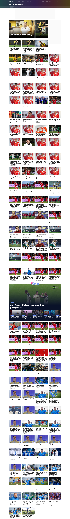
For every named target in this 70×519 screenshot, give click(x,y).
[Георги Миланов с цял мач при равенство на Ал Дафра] (15, 394)
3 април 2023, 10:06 (38, 387)
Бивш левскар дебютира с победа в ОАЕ (54, 444)
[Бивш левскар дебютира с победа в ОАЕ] (55, 439)
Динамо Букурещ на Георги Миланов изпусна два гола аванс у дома (54, 277)
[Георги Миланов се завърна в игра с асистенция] (15, 142)
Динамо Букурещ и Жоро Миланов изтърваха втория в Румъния (28, 331)
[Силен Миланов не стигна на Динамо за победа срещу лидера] (28, 199)
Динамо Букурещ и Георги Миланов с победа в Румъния (15, 191)
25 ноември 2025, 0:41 (52, 164)
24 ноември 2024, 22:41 (52, 237)
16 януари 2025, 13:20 (51, 207)
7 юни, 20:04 (50, 66)
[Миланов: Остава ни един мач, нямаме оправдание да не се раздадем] (28, 496)
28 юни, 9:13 (11, 51)
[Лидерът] (28, 452)
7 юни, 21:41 (37, 65)
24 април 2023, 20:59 (12, 388)
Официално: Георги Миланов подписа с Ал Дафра (14, 473)
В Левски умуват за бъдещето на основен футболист (14, 502)
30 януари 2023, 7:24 (25, 433)
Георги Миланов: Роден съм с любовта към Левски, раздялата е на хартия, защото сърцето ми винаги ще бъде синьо (41, 459)
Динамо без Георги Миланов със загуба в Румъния (41, 147)
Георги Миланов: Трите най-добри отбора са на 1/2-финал (41, 516)
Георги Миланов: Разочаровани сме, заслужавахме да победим (15, 248)
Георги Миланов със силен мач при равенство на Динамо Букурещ (54, 78)
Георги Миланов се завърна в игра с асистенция (15, 147)
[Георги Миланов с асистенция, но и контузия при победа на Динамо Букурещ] (55, 215)
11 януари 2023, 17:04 (12, 475)
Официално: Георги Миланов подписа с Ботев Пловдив (15, 63)
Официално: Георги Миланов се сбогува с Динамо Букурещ (40, 63)
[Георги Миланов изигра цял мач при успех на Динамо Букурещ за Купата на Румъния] (41, 171)
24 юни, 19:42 (37, 51)
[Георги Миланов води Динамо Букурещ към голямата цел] (55, 352)
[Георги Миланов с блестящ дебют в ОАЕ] (41, 439)
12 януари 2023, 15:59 (12, 459)
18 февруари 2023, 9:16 (39, 404)
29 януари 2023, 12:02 (52, 432)
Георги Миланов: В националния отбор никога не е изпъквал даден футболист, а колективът (41, 249)
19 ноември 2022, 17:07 (39, 504)
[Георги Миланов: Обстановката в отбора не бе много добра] (55, 243)
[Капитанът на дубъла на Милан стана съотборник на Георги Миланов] (41, 128)
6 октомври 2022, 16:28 (26, 517)
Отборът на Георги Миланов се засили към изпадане (53, 386)
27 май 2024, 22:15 (12, 361)
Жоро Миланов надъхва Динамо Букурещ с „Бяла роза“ (14, 220)
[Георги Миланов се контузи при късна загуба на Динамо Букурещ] (55, 86)
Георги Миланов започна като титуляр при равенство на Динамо (27, 345)
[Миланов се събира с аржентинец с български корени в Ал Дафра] (55, 467)
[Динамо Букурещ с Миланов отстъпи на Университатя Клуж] (55, 326)
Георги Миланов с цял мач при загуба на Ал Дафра (28, 415)
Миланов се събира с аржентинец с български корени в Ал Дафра (54, 473)
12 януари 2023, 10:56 (25, 458)
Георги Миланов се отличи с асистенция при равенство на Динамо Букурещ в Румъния (28, 263)
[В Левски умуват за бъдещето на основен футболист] (15, 496)
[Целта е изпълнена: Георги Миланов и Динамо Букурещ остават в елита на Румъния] (15, 352)
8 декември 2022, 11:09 (13, 504)
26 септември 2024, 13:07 (13, 333)
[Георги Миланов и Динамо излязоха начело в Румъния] (28, 128)
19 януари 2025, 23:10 (38, 209)
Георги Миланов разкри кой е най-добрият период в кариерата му (15, 331)
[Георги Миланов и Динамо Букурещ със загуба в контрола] (28, 215)
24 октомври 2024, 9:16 (26, 279)
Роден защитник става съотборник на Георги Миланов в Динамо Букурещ (54, 191)
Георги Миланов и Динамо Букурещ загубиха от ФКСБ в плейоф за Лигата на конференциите (41, 78)
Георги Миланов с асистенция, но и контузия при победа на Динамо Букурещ (54, 221)
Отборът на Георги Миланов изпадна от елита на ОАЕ (15, 386)
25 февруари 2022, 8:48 (52, 518)
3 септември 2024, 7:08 (52, 333)
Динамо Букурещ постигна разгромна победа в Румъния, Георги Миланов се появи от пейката (15, 177)
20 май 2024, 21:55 (25, 360)
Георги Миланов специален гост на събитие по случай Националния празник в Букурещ (15, 121)
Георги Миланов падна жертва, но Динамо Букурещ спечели (14, 235)
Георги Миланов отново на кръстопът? (28, 120)
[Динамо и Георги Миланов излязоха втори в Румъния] (41, 156)
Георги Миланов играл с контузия (40, 35)
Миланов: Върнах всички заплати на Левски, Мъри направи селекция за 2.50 (28, 277)
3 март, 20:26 (11, 123)
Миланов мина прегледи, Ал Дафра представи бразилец (41, 473)
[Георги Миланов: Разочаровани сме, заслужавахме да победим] (15, 243)
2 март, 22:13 (24, 121)
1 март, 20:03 (38, 122)
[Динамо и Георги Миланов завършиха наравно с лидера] (15, 128)
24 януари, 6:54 (25, 135)
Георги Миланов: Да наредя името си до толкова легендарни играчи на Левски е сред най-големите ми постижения (54, 400)
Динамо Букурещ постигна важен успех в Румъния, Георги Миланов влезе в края (54, 121)
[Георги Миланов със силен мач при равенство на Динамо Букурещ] (55, 72)
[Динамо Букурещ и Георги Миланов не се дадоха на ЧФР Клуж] (15, 86)
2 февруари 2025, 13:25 (52, 193)
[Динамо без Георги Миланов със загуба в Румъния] (41, 142)
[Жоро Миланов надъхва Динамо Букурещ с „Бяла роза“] (15, 215)
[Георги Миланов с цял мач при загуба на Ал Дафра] (28, 410)
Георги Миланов (16, 4)
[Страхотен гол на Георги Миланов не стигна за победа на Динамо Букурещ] (15, 367)
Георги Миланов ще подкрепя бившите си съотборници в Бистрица (41, 372)
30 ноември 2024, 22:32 (26, 237)
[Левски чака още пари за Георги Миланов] (41, 410)
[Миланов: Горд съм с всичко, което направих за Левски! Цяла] (41, 394)
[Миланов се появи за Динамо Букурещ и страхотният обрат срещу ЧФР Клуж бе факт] (28, 171)
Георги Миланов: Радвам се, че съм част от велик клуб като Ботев (41, 49)
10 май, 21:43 (24, 94)
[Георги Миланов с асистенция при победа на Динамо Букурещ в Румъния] (55, 339)
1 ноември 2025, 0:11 (25, 179)
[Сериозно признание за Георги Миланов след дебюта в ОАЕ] (28, 439)
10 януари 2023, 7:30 (38, 475)
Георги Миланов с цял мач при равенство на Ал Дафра (15, 399)
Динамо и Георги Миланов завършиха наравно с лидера (15, 134)
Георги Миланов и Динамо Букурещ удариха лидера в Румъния (15, 345)
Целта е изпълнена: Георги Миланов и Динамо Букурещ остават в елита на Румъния (15, 359)
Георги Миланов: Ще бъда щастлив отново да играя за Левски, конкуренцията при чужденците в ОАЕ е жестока (28, 430)
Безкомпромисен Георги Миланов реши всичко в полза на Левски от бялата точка (54, 503)
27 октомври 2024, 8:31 (13, 280)
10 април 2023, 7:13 (25, 388)
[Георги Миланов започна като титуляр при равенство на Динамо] (28, 339)
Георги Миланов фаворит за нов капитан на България (15, 262)
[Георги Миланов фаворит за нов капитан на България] (15, 257)
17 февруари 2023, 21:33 (52, 403)
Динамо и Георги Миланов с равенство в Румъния (54, 176)
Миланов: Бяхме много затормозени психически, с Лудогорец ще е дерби (41, 502)
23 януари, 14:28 (38, 136)
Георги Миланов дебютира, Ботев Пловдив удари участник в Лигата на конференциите (28, 50)
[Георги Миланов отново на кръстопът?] (28, 114)
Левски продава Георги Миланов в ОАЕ (14, 486)
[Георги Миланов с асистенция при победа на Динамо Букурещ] (55, 229)
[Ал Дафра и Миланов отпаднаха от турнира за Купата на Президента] (15, 423)
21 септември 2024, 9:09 (26, 333)
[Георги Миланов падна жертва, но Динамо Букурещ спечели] (15, 229)
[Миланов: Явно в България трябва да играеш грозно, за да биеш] (15, 510)
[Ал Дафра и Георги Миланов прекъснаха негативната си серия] (55, 367)
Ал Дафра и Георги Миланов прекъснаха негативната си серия (54, 372)
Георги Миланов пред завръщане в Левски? (40, 386)
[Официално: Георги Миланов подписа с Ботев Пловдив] (15, 58)
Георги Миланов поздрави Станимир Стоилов (54, 415)
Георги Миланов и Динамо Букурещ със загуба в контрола (28, 220)
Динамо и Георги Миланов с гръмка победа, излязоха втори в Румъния (54, 148)
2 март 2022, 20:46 (38, 518)
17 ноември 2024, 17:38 (26, 249)
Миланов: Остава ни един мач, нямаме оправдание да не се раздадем (28, 502)
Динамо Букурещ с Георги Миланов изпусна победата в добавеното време (28, 235)
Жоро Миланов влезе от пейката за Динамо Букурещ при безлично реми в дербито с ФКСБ (15, 163)
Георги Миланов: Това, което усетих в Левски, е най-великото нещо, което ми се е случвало (54, 430)
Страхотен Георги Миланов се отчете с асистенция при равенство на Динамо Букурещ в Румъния (41, 206)
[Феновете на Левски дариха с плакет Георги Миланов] (15, 410)
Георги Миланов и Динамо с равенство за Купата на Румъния (28, 162)
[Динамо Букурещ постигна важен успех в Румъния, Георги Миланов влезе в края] (55, 114)
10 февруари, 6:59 (12, 136)
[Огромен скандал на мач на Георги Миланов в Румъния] (41, 86)
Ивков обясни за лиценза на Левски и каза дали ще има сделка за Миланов (28, 473)
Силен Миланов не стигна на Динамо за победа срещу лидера (28, 205)
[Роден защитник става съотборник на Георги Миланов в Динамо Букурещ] (55, 185)
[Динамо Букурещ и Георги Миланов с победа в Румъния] (15, 185)
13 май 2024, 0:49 (51, 360)
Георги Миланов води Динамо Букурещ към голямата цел (53, 358)
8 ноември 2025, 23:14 (12, 179)
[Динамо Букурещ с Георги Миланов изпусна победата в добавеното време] (28, 229)
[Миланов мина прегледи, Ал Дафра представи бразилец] (41, 467)
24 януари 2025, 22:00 (25, 207)
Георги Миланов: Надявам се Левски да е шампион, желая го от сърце (41, 105)
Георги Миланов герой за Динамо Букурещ (14, 105)
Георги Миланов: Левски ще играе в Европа (41, 429)
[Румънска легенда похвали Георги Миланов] (41, 229)
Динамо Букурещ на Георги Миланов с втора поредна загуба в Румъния (41, 120)
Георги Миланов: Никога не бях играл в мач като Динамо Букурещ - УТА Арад (41, 263)
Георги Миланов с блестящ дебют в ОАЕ (41, 444)
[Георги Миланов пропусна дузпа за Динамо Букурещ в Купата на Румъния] (28, 100)
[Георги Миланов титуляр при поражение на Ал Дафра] (15, 439)
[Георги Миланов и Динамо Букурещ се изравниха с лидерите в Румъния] (15, 199)
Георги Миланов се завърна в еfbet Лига (28, 63)
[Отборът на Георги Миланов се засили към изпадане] (55, 380)
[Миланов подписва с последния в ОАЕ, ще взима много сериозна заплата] (28, 481)
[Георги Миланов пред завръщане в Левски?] (41, 380)
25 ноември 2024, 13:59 (39, 236)
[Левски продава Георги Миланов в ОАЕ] (15, 481)
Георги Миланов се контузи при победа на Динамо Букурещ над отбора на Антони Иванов (15, 278)
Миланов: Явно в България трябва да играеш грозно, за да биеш (15, 516)
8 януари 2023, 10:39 (51, 475)
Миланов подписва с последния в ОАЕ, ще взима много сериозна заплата (28, 486)
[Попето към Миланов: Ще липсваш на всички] (55, 452)
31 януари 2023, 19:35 (12, 431)
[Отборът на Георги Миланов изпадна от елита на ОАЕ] (15, 380)
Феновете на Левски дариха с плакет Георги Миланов (14, 415)
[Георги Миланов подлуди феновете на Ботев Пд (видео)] (15, 43)
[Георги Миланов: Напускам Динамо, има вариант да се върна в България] (28, 72)
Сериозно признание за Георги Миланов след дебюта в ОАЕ (27, 444)
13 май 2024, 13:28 (38, 361)
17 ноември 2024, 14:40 (52, 250)
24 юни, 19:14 (11, 65)
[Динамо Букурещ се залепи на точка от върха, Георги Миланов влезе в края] (55, 128)
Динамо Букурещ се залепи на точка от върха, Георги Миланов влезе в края (54, 134)
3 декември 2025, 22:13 (26, 164)
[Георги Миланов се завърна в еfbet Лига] (28, 58)
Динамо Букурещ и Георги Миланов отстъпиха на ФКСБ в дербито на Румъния (41, 278)
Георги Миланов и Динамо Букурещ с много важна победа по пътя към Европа (28, 92)
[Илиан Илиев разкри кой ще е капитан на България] (28, 243)
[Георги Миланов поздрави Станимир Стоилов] (55, 410)
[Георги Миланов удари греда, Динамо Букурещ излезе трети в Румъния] (41, 326)
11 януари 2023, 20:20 (52, 459)
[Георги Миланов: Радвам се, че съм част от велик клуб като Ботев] (41, 43)
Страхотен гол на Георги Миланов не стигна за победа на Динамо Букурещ (15, 372)
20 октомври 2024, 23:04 (39, 280)
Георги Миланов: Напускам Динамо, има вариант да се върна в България (28, 78)
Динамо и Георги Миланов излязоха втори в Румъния (41, 162)
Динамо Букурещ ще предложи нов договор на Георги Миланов (54, 205)
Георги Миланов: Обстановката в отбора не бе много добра (54, 248)
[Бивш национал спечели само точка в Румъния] (41, 339)
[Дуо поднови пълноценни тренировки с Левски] (28, 510)
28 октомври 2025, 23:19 (39, 179)
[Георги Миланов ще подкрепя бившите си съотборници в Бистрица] (41, 367)
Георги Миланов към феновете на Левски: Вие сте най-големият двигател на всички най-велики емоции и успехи (54, 487)
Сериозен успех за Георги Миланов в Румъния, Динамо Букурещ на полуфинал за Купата (54, 106)
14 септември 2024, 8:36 (39, 333)
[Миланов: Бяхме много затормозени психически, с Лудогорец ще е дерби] (41, 496)
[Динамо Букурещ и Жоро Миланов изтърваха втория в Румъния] (28, 326)
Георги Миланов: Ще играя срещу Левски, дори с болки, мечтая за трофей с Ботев (21, 35)
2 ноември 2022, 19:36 (12, 518)
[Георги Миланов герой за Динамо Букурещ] (15, 100)
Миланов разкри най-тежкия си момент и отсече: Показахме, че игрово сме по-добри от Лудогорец (41, 487)
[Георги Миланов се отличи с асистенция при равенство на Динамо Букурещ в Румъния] (28, 257)
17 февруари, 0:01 (51, 123)
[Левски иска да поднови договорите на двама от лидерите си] (28, 367)
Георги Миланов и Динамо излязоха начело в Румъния (28, 134)
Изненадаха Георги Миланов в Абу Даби (28, 399)
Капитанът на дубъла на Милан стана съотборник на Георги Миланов (41, 134)
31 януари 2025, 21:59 (12, 207)
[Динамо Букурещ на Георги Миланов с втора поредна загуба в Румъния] (41, 114)
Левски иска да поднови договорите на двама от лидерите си (28, 372)
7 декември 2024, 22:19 (13, 237)
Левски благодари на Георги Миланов (15, 458)
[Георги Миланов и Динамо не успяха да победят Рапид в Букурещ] (41, 215)
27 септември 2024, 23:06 (52, 279)
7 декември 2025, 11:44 (13, 165)
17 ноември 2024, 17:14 (39, 251)
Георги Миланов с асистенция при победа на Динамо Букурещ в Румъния (54, 345)
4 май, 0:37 (50, 94)
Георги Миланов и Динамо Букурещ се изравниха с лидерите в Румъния (15, 205)
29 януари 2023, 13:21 (38, 430)
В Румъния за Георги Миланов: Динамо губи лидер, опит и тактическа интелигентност (15, 78)
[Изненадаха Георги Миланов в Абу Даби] (28, 394)
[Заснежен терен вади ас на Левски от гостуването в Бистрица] (55, 510)
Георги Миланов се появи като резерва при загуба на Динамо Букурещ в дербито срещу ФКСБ (28, 191)
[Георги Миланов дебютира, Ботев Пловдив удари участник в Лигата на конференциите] (28, 43)
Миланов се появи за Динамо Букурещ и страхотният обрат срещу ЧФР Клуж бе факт (28, 177)
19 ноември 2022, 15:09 (52, 505)
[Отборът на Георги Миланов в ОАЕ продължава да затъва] (28, 380)
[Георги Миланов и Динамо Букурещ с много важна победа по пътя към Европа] (28, 86)
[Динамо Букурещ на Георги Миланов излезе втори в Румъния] (55, 257)
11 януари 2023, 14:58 (25, 475)
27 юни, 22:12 (24, 52)
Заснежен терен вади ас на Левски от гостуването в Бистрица (54, 516)
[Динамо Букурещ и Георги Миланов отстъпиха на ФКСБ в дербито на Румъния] (41, 271)
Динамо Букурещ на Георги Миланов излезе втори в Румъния (54, 263)
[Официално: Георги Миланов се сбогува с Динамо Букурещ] (41, 58)
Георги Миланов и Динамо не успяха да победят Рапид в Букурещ (41, 220)
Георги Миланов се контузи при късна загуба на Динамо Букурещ (54, 92)
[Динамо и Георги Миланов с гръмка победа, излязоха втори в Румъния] (55, 142)
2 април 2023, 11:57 (51, 388)
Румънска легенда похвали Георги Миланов (41, 235)
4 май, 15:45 (37, 93)
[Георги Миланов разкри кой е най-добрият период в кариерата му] (15, 326)
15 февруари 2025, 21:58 (39, 193)
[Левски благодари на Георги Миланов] (15, 452)
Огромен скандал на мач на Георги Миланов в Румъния (41, 92)
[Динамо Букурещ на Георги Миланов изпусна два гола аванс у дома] (55, 271)
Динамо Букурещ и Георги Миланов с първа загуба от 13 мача (41, 191)
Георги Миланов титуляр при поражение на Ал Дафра (15, 444)
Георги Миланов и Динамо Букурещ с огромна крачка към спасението (28, 358)
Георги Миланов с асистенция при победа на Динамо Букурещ (54, 235)
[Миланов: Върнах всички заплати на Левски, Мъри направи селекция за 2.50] (28, 271)
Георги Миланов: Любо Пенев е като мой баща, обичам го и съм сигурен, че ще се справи (28, 148)
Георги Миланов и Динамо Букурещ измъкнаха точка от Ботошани (54, 162)
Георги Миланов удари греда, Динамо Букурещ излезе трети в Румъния (41, 331)
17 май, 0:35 (11, 94)
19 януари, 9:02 (51, 136)
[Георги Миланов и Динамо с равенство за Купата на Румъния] (28, 156)
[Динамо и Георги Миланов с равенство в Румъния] (55, 171)
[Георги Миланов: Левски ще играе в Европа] (41, 423)
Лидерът (25, 457)
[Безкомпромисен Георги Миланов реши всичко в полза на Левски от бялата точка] (55, 496)
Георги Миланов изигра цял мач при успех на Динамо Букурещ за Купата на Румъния (41, 177)
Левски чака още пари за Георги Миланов (41, 415)
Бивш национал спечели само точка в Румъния (40, 344)
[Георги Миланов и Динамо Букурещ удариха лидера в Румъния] (15, 339)
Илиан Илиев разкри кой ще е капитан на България (28, 248)
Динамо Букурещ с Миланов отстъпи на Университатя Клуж (54, 331)
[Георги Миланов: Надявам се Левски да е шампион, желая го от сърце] (41, 100)
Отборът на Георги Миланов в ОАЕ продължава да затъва (28, 386)
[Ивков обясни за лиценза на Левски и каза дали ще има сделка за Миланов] (28, 467)
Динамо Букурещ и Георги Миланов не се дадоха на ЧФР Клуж (15, 92)
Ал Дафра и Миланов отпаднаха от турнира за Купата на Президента (15, 429)
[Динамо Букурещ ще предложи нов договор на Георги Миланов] (55, 199)
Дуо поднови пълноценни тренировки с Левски (28, 516)
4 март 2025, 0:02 (12, 192)
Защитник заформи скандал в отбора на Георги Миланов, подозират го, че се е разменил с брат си (41, 359)
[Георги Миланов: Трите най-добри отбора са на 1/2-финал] (41, 510)
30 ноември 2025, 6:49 (39, 163)
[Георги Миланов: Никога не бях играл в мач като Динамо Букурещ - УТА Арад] (41, 257)
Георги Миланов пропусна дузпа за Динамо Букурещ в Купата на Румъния (28, 105)
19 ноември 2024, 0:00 (13, 250)
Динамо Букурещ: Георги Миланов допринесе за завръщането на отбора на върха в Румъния (54, 64)
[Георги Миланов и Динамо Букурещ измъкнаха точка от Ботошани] (55, 156)
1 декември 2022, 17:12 (25, 504)
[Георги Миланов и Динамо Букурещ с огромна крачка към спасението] (28, 352)
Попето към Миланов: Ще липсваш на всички (54, 458)
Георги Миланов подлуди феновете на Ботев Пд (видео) (14, 49)
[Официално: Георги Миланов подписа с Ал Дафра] (15, 467)
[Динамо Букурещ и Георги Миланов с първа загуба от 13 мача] (41, 185)
